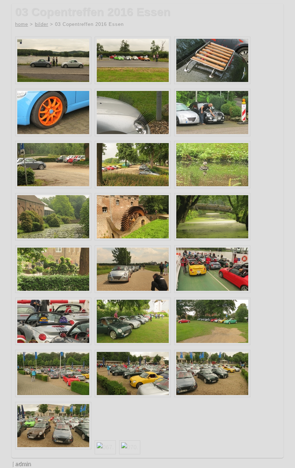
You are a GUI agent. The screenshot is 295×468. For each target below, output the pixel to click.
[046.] (53, 321)
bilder (41, 24)
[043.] (212, 269)
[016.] (212, 112)
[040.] (133, 269)
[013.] (133, 112)
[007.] (212, 60)
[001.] (53, 60)
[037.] (53, 269)
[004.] (133, 60)
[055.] (53, 373)
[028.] (53, 216)
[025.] (212, 164)
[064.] (53, 425)
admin (24, 465)
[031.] (133, 216)
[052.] (212, 321)
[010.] (53, 112)
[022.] (133, 164)
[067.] (105, 447)
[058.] (133, 373)
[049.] (133, 321)
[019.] (53, 164)
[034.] (212, 216)
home (21, 24)
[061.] (212, 373)
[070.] (129, 447)
